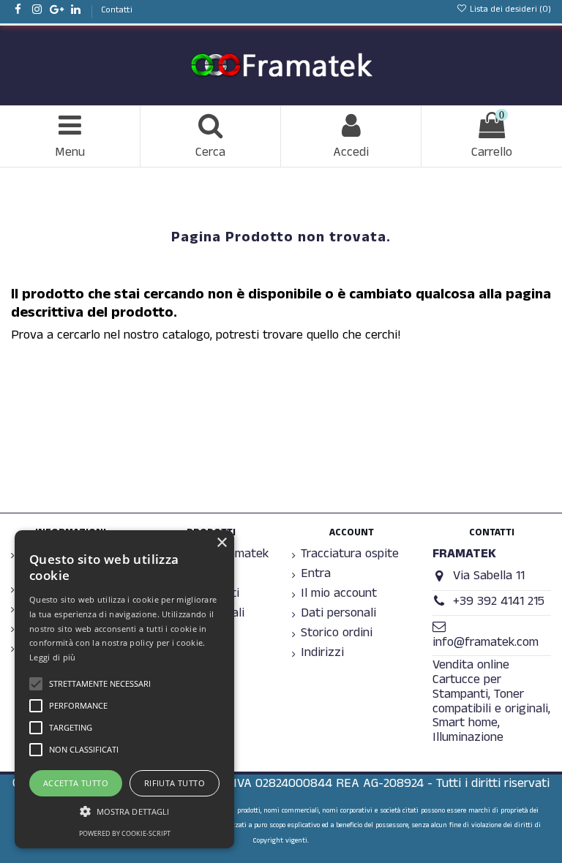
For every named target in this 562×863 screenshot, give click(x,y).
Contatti (116, 11)
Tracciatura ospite (350, 556)
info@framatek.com (485, 644)
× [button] (221, 543)
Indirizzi (322, 654)
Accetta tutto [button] (75, 782)
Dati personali (338, 615)
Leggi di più (52, 657)
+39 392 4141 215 (498, 603)
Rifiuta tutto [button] (174, 782)
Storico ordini (336, 635)
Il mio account (339, 595)
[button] (124, 811)
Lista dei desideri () (509, 10)
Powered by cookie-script (125, 833)
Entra (316, 575)
